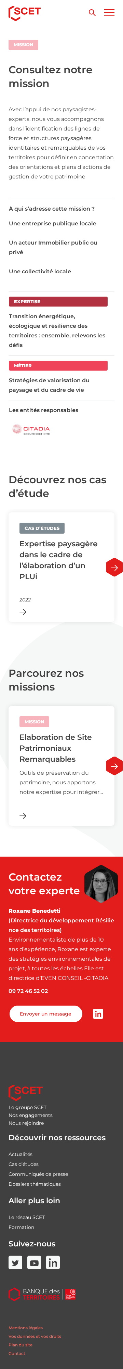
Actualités (20, 1154)
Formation (21, 1227)
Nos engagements (31, 1115)
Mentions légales (26, 1327)
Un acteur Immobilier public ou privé (53, 247)
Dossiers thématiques (35, 1184)
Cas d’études (24, 1164)
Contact (17, 1353)
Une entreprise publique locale (52, 223)
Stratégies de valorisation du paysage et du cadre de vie (49, 385)
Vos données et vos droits (35, 1336)
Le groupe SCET (27, 1107)
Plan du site (20, 1344)
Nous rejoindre (26, 1123)
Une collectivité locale (40, 271)
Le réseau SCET (27, 1217)
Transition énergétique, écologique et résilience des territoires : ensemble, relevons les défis (57, 330)
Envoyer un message (45, 1014)
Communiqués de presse (38, 1174)
